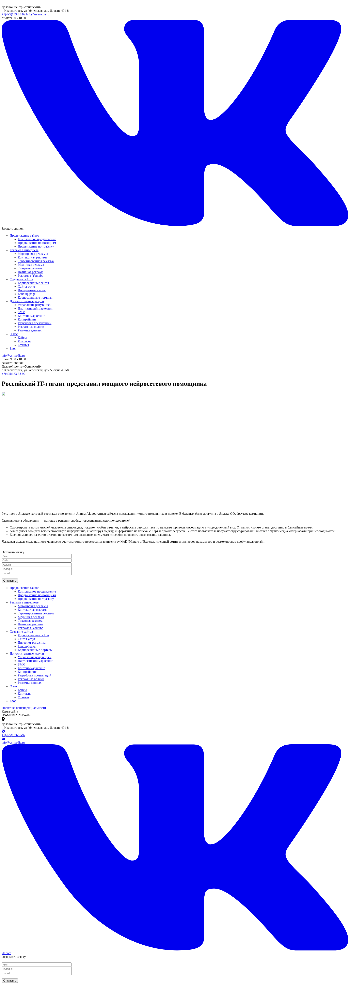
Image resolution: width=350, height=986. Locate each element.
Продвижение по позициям (37, 242)
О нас (14, 334)
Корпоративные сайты (33, 283)
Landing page (26, 294)
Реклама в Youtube (30, 275)
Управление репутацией (34, 305)
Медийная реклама (31, 264)
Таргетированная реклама (36, 261)
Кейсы (22, 337)
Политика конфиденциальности (24, 707)
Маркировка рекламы (33, 253)
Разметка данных (30, 330)
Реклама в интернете (24, 250)
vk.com (6, 953)
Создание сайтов (21, 279)
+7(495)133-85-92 (13, 14)
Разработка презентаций (34, 323)
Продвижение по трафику (36, 246)
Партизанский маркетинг (35, 308)
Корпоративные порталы (35, 297)
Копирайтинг (27, 319)
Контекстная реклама (32, 257)
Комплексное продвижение (37, 239)
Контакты (24, 341)
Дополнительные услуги (27, 301)
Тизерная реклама (30, 268)
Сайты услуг (26, 286)
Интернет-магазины (32, 290)
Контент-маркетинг (31, 315)
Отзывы (23, 345)
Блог (13, 348)
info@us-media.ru (37, 14)
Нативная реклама (30, 272)
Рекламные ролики (31, 326)
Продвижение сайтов (24, 235)
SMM (21, 312)
